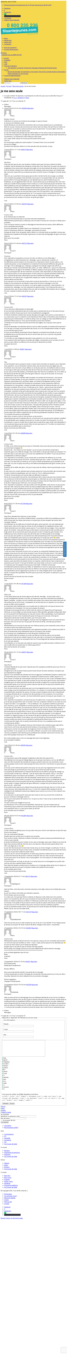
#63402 (28, 928)
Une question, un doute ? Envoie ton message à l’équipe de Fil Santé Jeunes (32, 68)
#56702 (24, 204)
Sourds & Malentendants (12, 76)
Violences (7, 1154)
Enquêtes (7, 60)
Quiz (5, 62)
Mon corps (7, 1178)
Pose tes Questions (10, 66)
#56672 (23, 150)
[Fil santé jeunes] (11, 55)
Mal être (7, 1151)
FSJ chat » (4, 53)
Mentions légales (9, 1198)
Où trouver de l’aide (10, 1144)
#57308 (23, 584)
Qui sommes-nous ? (10, 1196)
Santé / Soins (8, 1181)
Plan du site (8, 1202)
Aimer (6, 1165)
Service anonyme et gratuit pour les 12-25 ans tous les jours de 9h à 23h (27, 5)
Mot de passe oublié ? (11, 1128)
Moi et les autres (18, 86)
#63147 (28, 912)
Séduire (6, 1163)
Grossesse (7, 1140)
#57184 (23, 504)
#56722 (24, 243)
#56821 (22, 349)
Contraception (9, 1134)
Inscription (7, 1126)
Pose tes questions (10, 48)
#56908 (23, 433)
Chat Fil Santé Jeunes (65, 549)
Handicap (7, 1183)
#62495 (23, 816)
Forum (6, 70)
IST (5, 1136)
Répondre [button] (30, 108)
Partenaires (8, 1194)
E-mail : (5, 1029)
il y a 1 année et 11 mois (21, 98)
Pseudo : (6, 1024)
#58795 (23, 745)
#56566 (24, 108)
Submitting (5, 1103)
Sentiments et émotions (12, 1153)
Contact (6, 1204)
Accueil (6, 58)
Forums (8, 86)
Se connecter (4, 1122)
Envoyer (12, 1103)
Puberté (7, 1180)
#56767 (24, 296)
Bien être (7, 1176)
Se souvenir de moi (9, 1120)
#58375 (23, 652)
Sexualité (7, 1138)
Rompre (6, 1167)
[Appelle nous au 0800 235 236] (20, 35)
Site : (5, 1035)
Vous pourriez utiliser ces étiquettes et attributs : (20, 1094)
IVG (5, 1142)
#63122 (27, 876)
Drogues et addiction (11, 1185)
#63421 (27, 962)
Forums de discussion (11, 49)
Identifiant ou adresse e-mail (10, 1116)
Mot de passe (5, 1118)
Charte (6, 1200)
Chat (5, 64)
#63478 (28, 985)
